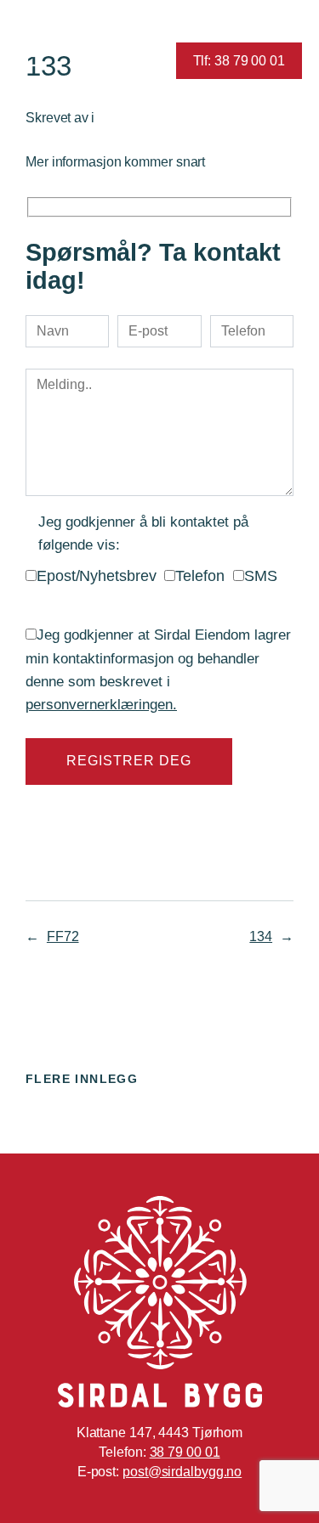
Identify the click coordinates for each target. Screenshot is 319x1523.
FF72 (63, 936)
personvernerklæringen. (101, 705)
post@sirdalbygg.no (182, 1471)
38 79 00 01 (185, 1451)
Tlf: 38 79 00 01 (239, 60)
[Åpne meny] (32, 61)
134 (260, 936)
